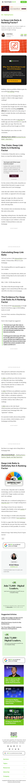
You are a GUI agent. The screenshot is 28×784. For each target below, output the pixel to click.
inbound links (18, 258)
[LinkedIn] (11, 746)
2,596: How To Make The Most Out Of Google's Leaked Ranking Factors (12, 618)
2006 (4, 391)
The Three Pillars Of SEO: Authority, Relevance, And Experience (11, 628)
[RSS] (18, 749)
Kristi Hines (10, 34)
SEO (3, 538)
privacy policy (10, 607)
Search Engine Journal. (13, 780)
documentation (16, 305)
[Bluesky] (9, 749)
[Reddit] (15, 749)
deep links (20, 119)
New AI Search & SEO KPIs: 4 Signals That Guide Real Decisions (13, 680)
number (22, 509)
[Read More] (14, 692)
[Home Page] (10, 1)
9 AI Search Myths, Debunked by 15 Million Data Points (14, 701)
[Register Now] (14, 671)
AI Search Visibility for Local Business (13, 722)
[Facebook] (17, 746)
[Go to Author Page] (3, 35)
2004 (4, 378)
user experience (21, 518)
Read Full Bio (14, 561)
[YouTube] (14, 746)
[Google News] (8, 746)
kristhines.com (14, 566)
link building (10, 91)
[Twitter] (20, 746)
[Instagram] (12, 749)
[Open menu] (2, 2)
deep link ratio (5, 502)
